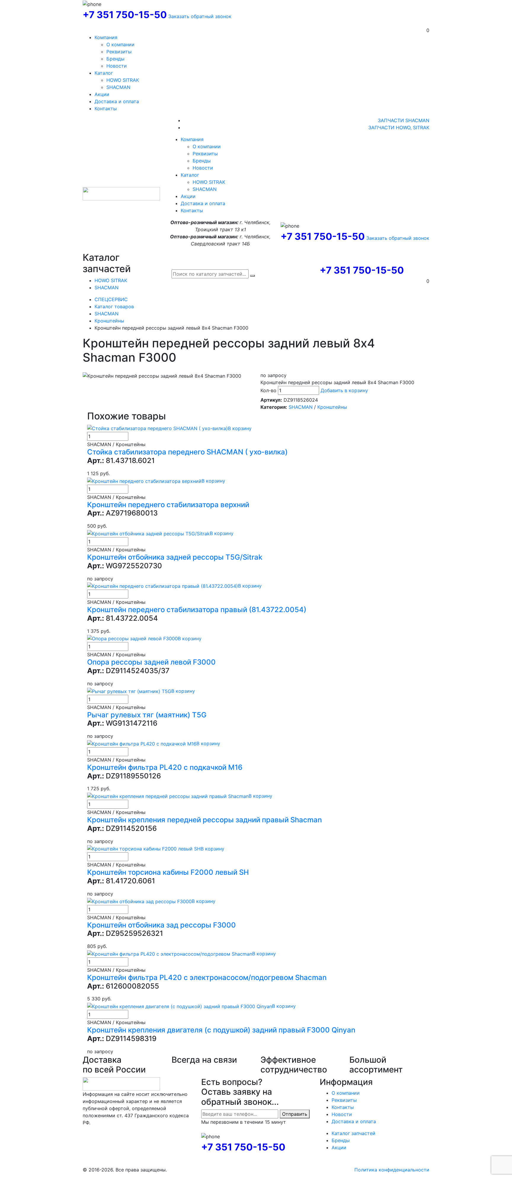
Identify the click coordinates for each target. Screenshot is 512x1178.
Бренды (115, 59)
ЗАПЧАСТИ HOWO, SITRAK (398, 127)
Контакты (106, 108)
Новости (116, 66)
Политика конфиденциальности (391, 1170)
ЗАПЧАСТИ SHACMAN (403, 120)
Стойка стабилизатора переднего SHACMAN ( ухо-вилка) (187, 452)
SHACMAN (118, 87)
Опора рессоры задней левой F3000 (151, 662)
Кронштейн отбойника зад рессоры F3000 (161, 925)
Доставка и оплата (117, 101)
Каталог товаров (114, 306)
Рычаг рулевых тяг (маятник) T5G (147, 715)
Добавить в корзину (344, 390)
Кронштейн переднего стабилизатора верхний (168, 504)
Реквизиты (119, 52)
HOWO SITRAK (122, 80)
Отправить (294, 1114)
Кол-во (268, 390)
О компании (120, 44)
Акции (102, 94)
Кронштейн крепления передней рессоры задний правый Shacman (204, 819)
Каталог (104, 73)
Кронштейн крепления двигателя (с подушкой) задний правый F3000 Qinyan (221, 1030)
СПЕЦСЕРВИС (111, 299)
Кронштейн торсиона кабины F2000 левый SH (168, 872)
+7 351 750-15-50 (125, 14)
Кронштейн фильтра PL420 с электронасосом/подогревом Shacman (207, 977)
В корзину (240, 428)
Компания (106, 37)
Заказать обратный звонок (199, 16)
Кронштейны (109, 321)
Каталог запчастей (353, 1133)
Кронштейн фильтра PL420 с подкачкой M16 (164, 767)
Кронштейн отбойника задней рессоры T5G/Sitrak (174, 557)
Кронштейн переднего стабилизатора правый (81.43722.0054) (196, 609)
